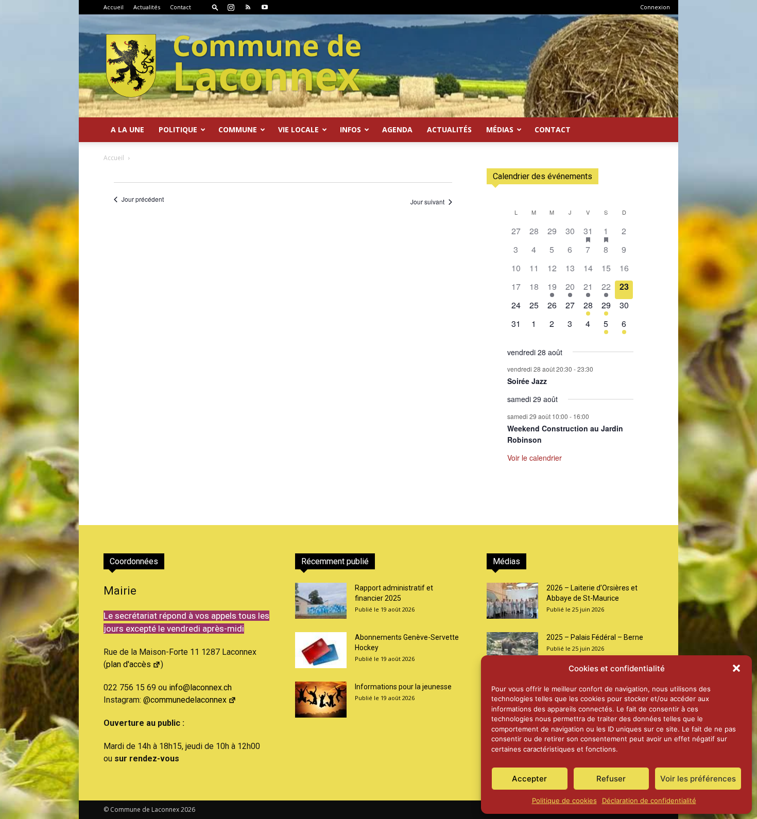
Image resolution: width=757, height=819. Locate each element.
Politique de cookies (564, 800)
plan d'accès (128, 664)
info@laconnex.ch (200, 687)
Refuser (611, 778)
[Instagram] (230, 7)
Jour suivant (427, 201)
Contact (180, 7)
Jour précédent (143, 199)
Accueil (114, 7)
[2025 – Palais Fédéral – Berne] (512, 650)
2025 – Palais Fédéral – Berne (594, 637)
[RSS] (247, 7)
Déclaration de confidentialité (649, 800)
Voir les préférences (698, 778)
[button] (736, 668)
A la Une (127, 129)
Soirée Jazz (527, 381)
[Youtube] (264, 7)
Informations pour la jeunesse (403, 687)
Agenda (397, 129)
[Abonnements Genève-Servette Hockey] (321, 650)
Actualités (146, 7)
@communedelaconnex (185, 700)
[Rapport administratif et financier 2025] (321, 601)
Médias (499, 129)
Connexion (655, 7)
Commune (237, 129)
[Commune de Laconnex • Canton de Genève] (233, 65)
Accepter (529, 778)
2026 (188, 809)
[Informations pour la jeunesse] (321, 700)
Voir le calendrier (534, 457)
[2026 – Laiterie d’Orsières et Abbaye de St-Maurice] (512, 601)
